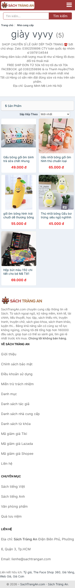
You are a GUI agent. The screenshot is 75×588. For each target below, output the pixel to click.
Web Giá (5, 576)
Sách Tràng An (58, 584)
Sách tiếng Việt (13, 486)
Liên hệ (6, 463)
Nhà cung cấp (25, 25)
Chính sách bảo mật (16, 364)
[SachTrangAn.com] (24, 5)
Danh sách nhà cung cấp (20, 414)
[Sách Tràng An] (22, 300)
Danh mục (9, 394)
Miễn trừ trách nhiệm (17, 384)
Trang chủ (7, 25)
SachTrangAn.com (32, 584)
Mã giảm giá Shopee (17, 453)
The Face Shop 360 (46, 572)
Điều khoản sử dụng (16, 374)
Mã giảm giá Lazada (17, 444)
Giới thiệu (8, 354)
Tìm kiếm (60, 16)
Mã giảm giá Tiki (14, 434)
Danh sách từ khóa (16, 424)
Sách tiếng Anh (13, 496)
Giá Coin (18, 576)
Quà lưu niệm (11, 516)
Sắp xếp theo (29, 114)
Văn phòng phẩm (14, 506)
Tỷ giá (27, 572)
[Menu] (69, 5)
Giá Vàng (68, 572)
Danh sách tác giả (15, 404)
